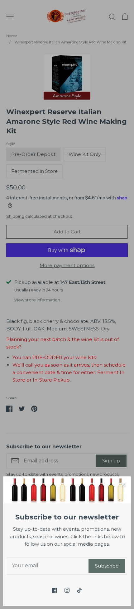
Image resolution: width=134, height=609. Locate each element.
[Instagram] (67, 590)
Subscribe (107, 566)
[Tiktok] (79, 590)
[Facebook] (54, 590)
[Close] (123, 484)
